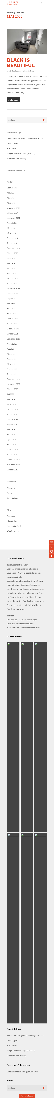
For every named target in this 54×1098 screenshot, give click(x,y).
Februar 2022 (12, 319)
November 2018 (13, 465)
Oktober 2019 (12, 419)
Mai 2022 (11, 309)
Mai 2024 (11, 228)
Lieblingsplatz (12, 143)
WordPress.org (13, 531)
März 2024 (11, 233)
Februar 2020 (12, 409)
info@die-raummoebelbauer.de (26, 627)
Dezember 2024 (13, 208)
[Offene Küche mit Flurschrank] (40, 928)
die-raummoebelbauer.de (23, 623)
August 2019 (12, 424)
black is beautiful (21, 62)
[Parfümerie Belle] (40, 737)
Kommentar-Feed (14, 526)
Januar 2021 (12, 374)
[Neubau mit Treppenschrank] (27, 928)
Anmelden (11, 516)
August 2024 (12, 223)
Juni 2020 (11, 399)
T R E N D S (12, 148)
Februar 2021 (12, 369)
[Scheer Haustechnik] (13, 737)
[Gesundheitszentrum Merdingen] (27, 737)
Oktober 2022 (12, 293)
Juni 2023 (11, 263)
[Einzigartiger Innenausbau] (13, 928)
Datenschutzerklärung (17, 1071)
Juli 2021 (10, 349)
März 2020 (11, 404)
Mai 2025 (11, 198)
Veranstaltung (12, 498)
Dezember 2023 (13, 248)
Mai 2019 (11, 434)
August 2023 (12, 258)
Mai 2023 (11, 268)
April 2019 (11, 439)
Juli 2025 (10, 193)
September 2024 (13, 218)
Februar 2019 (12, 450)
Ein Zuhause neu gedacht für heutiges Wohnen (25, 138)
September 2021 (13, 339)
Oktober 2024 (12, 213)
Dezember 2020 (13, 379)
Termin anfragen (27, 1096)
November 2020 (13, 384)
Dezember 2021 (13, 329)
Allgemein (26, 71)
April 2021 (11, 359)
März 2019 (11, 445)
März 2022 (11, 314)
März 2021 (11, 364)
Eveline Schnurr (15, 71)
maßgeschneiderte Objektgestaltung (21, 153)
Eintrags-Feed (12, 521)
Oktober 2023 (12, 253)
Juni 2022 (11, 304)
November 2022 (13, 288)
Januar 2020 (12, 414)
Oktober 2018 (12, 470)
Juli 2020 (10, 394)
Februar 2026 (12, 188)
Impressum (33, 1071)
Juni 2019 (11, 429)
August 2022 (12, 298)
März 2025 (11, 203)
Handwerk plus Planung (16, 158)
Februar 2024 (12, 238)
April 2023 (11, 273)
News (32, 71)
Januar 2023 (12, 283)
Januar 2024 (12, 243)
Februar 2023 (12, 278)
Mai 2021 (11, 354)
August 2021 (12, 344)
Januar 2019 (12, 455)
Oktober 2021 (12, 334)
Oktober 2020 (12, 389)
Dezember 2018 (13, 460)
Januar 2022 (12, 324)
